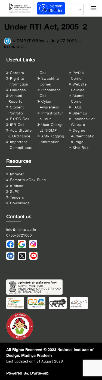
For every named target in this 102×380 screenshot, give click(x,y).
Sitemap (80, 113)
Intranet (17, 174)
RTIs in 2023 (14, 47)
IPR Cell (17, 125)
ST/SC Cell (19, 119)
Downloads (19, 203)
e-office (16, 186)
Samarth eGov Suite (28, 180)
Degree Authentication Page (82, 136)
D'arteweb (39, 373)
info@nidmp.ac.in (21, 230)
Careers (17, 73)
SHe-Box (80, 148)
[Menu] (93, 8)
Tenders (17, 197)
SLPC (15, 192)
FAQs (77, 107)
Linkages (18, 90)
